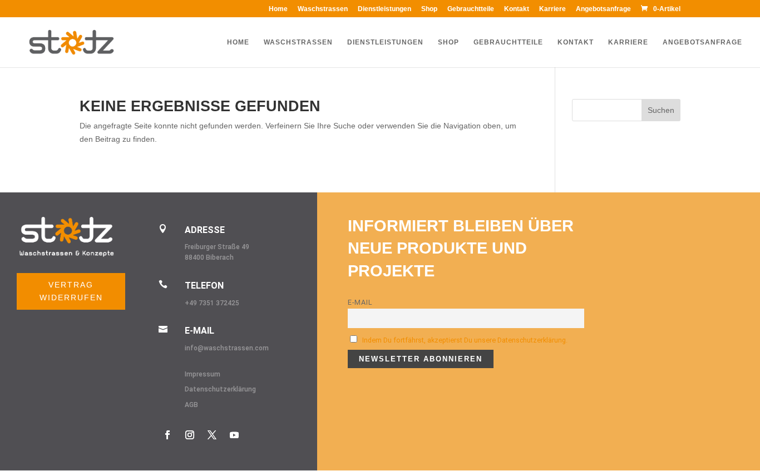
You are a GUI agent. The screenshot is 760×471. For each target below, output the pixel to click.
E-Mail (360, 302)
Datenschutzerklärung (220, 389)
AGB (191, 405)
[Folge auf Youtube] (234, 435)
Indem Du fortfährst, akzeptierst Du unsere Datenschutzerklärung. (464, 340)
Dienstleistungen (384, 9)
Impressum (202, 374)
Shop (429, 9)
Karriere (552, 9)
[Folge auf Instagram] (190, 435)
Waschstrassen (323, 9)
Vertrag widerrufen (71, 291)
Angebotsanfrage (603, 9)
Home (278, 9)
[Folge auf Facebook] (167, 435)
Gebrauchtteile (470, 9)
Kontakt (516, 9)
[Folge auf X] (212, 435)
